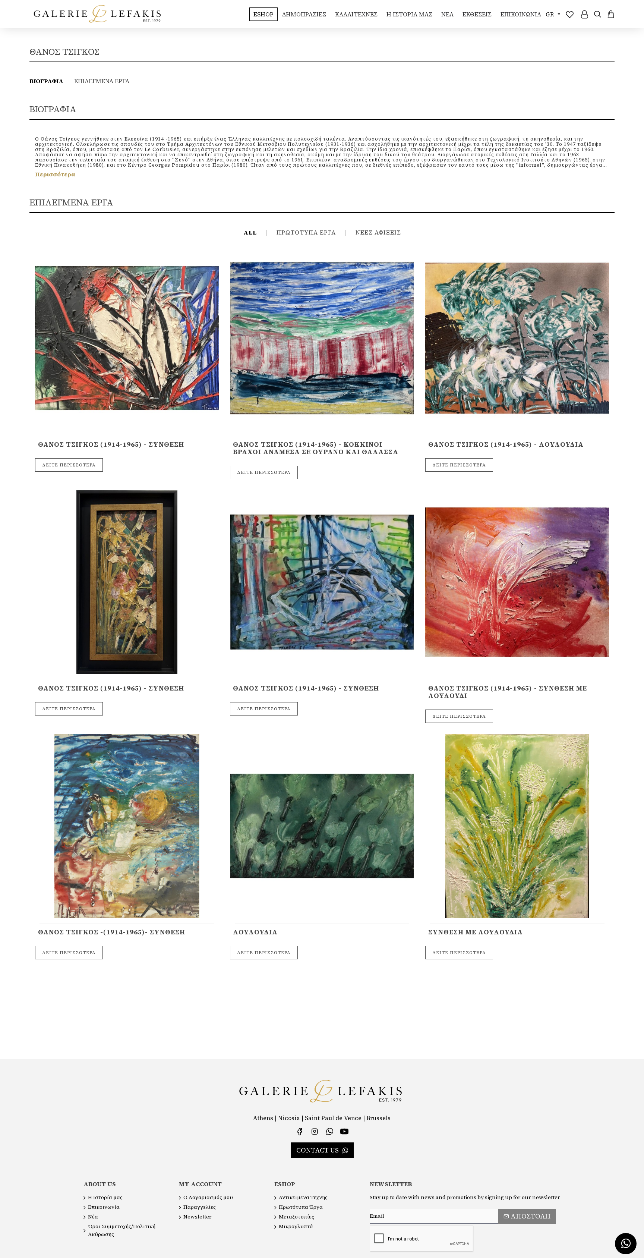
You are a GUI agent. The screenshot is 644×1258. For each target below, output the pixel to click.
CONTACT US (317, 1150)
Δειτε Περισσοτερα (69, 465)
